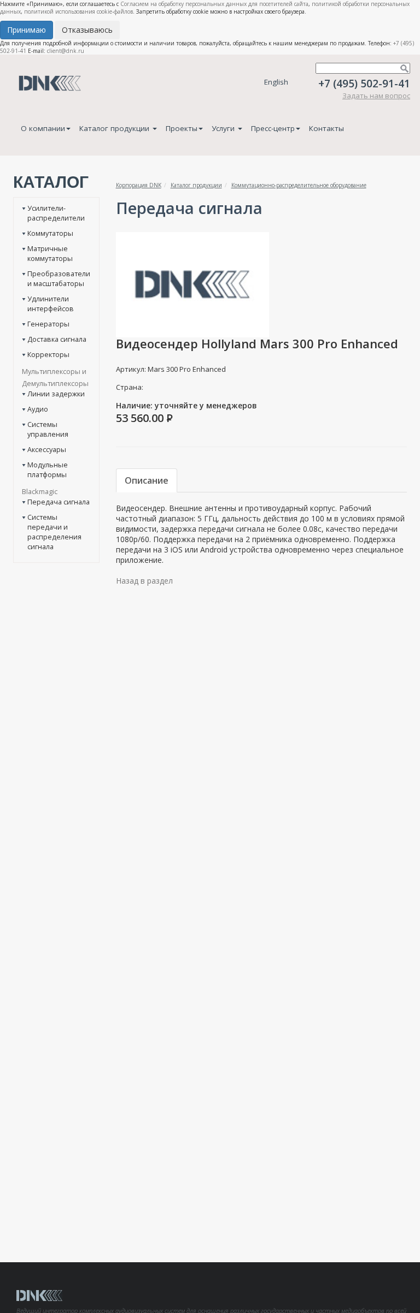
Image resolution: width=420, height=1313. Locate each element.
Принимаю (26, 30)
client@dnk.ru (65, 51)
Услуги (224, 128)
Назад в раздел (144, 580)
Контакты (326, 128)
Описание (146, 480)
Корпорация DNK (138, 185)
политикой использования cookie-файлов (78, 11)
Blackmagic (39, 491)
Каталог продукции (115, 128)
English (276, 82)
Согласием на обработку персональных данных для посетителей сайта (214, 4)
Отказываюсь (87, 30)
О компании (43, 128)
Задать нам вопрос (376, 95)
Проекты (181, 128)
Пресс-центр (273, 128)
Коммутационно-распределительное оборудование (298, 185)
